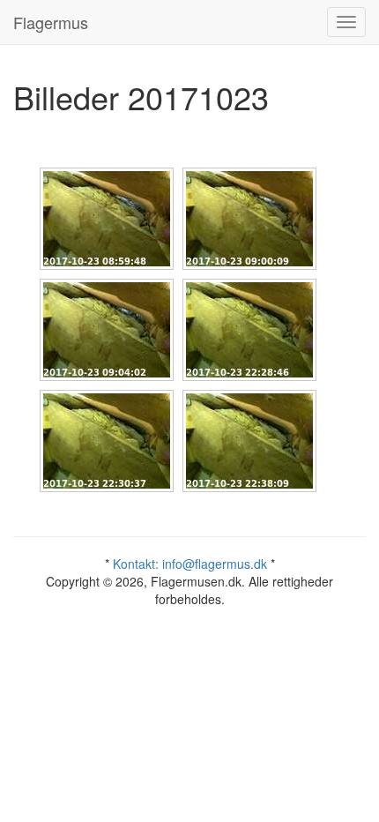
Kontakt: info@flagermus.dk (190, 563)
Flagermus (50, 22)
